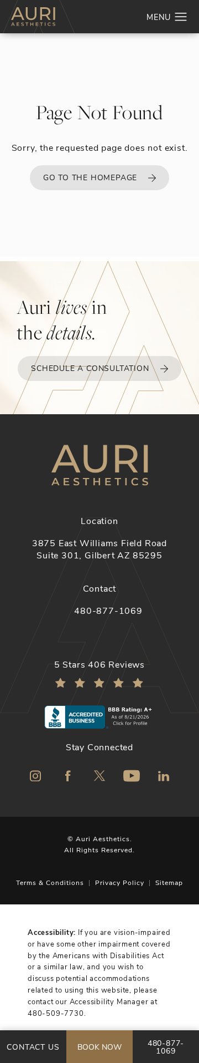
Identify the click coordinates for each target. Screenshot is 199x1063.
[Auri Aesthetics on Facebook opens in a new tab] (67, 775)
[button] (181, 17)
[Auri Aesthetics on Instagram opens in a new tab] (35, 775)
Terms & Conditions (50, 882)
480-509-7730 (56, 1013)
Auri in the (62, 319)
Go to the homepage (90, 177)
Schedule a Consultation (90, 368)
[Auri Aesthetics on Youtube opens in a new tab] (131, 775)
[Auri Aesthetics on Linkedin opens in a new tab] (163, 775)
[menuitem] (35, 775)
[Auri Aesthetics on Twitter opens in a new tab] (99, 775)
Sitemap (169, 882)
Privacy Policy (119, 882)
